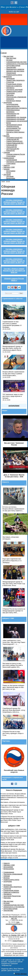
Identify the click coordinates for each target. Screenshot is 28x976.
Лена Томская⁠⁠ (18, 969)
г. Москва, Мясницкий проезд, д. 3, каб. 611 (14, 917)
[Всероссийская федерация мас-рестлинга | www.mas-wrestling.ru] (6, 36)
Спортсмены (11, 156)
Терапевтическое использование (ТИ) (13, 127)
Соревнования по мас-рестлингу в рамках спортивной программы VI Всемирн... (12, 324)
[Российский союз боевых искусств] (15, 288)
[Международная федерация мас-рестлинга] (12, 288)
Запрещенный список (14, 125)
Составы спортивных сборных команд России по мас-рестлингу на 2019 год (14, 241)
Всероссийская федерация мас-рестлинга (14, 954)
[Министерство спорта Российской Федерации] (8, 288)
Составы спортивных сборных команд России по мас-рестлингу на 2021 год (14, 231)
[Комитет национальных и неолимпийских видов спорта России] (19, 288)
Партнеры (10, 95)
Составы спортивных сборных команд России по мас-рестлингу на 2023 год (14, 221)
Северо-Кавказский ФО (14, 143)
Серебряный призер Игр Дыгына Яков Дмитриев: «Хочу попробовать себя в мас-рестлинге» (14, 851)
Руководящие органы (14, 84)
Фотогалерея (8, 867)
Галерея (6, 169)
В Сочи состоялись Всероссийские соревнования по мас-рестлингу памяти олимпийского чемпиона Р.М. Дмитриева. (14, 796)
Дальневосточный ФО (14, 137)
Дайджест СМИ (9, 167)
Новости (6, 165)
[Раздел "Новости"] (25, 484)
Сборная (6, 152)
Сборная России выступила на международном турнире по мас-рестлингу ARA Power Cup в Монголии (13, 819)
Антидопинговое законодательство (12, 105)
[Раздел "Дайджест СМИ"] (25, 620)
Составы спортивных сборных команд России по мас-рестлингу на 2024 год (14, 211)
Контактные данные (13, 101)
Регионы (6, 136)
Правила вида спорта (14, 75)
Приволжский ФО (12, 139)
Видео (8, 123)
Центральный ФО (12, 149)
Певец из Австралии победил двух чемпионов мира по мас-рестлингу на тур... (13, 687)
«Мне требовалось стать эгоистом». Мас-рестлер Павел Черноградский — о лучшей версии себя (14, 831)
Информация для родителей (16, 121)
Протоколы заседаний (14, 89)
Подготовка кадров (13, 65)
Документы (10, 88)
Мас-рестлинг (8, 56)
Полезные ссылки (12, 130)
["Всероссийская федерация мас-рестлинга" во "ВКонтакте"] (16, 3)
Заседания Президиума (12, 896)
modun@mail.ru (17, 941)
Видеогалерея (8, 869)
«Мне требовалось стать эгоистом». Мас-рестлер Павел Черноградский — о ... (14, 642)
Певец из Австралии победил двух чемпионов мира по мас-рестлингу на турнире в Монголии (13, 844)
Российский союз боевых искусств (14, 771)
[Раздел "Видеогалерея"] (25, 412)
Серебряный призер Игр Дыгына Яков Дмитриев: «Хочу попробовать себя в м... (14, 710)
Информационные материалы (13, 111)
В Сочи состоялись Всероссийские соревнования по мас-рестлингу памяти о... (13, 509)
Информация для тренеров (16, 117)
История (9, 60)
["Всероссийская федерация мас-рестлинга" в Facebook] (12, 3)
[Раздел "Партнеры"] (25, 743)
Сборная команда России (15, 154)
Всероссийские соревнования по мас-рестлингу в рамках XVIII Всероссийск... (13, 373)
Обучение (7, 174)
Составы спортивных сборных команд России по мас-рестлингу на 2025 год (14, 202)
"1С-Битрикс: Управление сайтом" (12, 961)
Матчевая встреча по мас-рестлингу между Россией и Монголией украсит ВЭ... (13, 665)
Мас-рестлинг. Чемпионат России (14, 444)
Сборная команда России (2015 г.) (14, 279)
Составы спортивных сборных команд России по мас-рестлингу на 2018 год (14, 251)
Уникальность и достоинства (16, 64)
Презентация (11, 73)
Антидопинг (10, 93)
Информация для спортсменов (12, 114)
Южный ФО (10, 150)
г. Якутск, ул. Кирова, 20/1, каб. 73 (14, 935)
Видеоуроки (10, 178)
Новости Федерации (14, 790)
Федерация (7, 76)
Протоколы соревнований (15, 161)
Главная (4, 53)
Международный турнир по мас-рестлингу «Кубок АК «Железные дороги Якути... (12, 348)
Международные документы (16, 108)
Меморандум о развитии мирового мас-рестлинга (15, 70)
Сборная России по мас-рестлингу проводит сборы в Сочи (13, 733)
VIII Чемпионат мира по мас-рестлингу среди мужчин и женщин (13, 396)
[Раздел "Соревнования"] (25, 300)
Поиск (21, 293)
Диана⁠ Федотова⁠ (13, 970)
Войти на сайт (14, 12)
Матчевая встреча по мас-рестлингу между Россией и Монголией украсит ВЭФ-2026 (14, 838)
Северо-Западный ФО (14, 141)
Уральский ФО (11, 147)
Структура (10, 82)
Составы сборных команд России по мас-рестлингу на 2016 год (14, 270)
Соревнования (8, 158)
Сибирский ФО (11, 145)
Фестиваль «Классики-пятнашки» (13, 802)
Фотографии (10, 171)
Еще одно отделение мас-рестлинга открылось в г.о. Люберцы (12, 560)
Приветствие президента (15, 80)
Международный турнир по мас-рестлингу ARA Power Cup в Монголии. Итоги (14, 583)
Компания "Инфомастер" (9, 964)
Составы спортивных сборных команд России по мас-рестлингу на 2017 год (14, 260)
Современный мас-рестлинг (16, 62)
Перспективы (11, 67)
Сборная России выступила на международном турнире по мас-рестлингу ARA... (14, 610)
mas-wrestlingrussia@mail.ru (14, 923)
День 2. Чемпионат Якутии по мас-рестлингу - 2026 (14, 476)
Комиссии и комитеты (14, 86)
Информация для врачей (15, 119)
